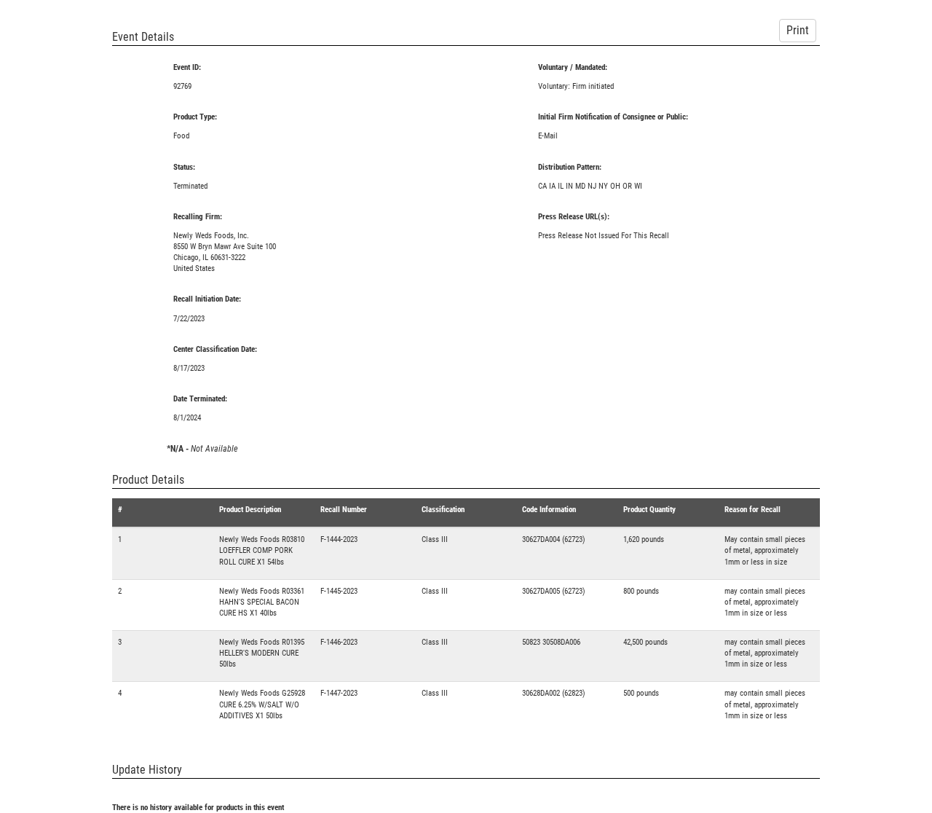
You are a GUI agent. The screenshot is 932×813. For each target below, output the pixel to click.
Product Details (148, 480)
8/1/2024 (187, 418)
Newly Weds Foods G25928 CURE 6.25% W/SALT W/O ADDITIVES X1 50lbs (262, 704)
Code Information (549, 509)
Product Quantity (649, 509)
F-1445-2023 (339, 591)
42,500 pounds (645, 642)
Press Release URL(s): (573, 216)
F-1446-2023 (339, 642)
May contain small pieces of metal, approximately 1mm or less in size (764, 550)
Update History (147, 770)
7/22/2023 (189, 318)
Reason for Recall (752, 509)
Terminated (190, 186)
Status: (184, 167)
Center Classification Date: (215, 349)
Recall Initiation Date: (207, 299)
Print (797, 30)
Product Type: (195, 117)
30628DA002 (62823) (553, 693)
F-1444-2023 (339, 539)
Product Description (250, 509)
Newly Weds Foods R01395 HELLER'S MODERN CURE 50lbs (261, 653)
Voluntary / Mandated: (572, 67)
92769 (182, 86)
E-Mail (548, 136)
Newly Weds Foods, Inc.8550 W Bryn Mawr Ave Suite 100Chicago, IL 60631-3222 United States (224, 252)
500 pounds (641, 693)
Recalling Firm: (197, 216)
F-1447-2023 (339, 693)
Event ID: (187, 67)
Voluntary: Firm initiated (576, 86)
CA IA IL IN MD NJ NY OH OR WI (590, 186)
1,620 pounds (643, 539)
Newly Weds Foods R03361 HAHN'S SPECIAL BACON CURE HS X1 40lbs (261, 602)
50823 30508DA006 (551, 642)
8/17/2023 (189, 368)
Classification (443, 509)
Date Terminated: (200, 399)
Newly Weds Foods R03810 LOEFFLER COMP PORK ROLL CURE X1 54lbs (261, 550)
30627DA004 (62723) (553, 539)
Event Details (143, 37)
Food (181, 136)
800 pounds (641, 591)
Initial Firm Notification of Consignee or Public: (613, 117)
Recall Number (343, 509)
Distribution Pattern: (569, 167)
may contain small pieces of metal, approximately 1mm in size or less (764, 602)
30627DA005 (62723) (553, 591)
